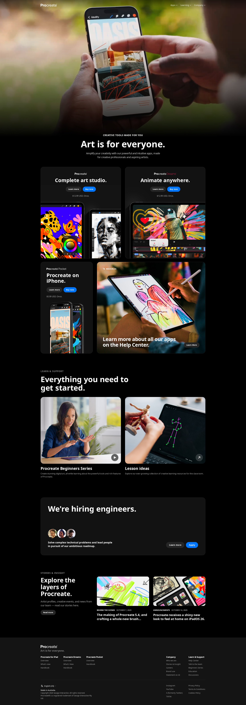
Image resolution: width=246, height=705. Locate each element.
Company (198, 5)
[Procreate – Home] (49, 5)
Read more (48, 612)
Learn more (73, 189)
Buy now (89, 189)
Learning (185, 5)
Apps (173, 5)
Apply (192, 545)
